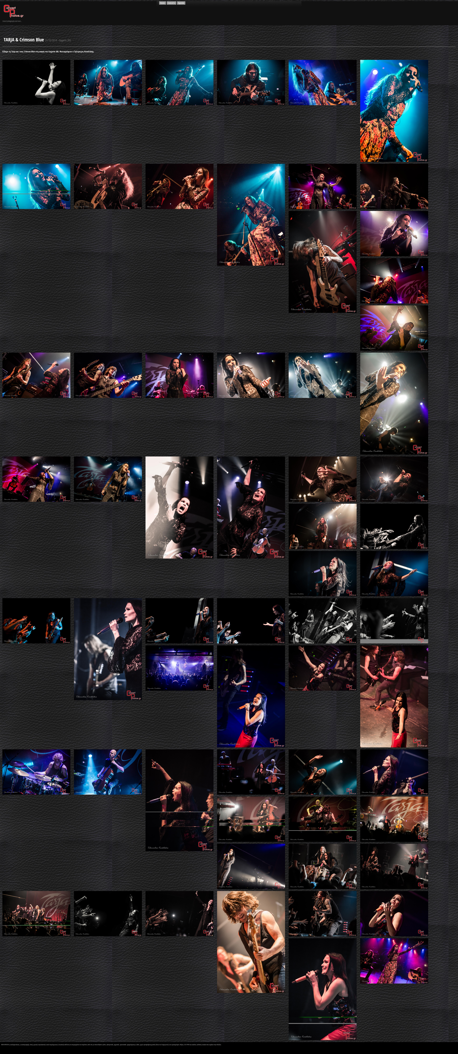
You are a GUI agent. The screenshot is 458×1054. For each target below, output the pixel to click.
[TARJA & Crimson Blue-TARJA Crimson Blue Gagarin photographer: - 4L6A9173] (179, 375)
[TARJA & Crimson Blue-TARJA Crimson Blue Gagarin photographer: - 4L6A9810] (323, 866)
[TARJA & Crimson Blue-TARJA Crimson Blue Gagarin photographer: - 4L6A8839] (323, 186)
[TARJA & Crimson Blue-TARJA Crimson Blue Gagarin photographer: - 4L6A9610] (394, 620)
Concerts (171, 3)
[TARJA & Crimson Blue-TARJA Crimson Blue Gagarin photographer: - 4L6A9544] (179, 620)
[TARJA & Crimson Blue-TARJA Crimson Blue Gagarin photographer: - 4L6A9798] (251, 866)
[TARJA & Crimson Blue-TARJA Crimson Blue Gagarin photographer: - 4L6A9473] (323, 573)
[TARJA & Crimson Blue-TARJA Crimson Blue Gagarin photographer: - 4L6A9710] (108, 771)
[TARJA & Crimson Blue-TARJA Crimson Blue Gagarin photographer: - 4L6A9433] (394, 479)
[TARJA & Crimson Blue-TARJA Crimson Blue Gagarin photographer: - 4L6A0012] (36, 82)
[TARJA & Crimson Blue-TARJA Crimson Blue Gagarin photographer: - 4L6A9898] (323, 913)
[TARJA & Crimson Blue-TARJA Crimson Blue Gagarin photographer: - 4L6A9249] (36, 479)
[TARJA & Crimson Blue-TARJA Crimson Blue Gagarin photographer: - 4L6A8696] (108, 186)
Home (162, 3)
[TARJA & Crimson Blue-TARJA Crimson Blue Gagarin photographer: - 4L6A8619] (394, 110)
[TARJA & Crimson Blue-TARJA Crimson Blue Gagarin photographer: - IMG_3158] (394, 960)
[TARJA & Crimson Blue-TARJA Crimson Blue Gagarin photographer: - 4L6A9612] (179, 668)
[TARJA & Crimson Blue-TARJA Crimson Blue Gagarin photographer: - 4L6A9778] (251, 819)
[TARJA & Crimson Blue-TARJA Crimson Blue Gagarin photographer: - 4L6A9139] (36, 375)
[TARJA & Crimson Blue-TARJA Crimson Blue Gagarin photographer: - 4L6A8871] (394, 186)
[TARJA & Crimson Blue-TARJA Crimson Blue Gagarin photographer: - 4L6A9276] (251, 507)
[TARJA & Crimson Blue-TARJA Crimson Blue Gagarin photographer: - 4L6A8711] (179, 186)
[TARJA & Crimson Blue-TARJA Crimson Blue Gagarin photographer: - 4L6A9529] (108, 649)
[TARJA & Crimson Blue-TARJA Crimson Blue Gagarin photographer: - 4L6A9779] (323, 819)
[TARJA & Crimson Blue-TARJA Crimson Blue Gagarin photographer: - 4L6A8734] (251, 214)
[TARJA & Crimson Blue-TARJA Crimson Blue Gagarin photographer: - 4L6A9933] (394, 913)
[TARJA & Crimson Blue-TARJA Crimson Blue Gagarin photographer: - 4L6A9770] (323, 771)
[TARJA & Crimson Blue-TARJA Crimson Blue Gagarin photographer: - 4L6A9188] (394, 403)
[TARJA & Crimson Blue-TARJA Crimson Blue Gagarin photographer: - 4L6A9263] (179, 507)
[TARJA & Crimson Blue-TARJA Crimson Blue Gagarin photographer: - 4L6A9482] (394, 573)
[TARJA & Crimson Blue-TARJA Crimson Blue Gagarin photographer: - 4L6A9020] (394, 327)
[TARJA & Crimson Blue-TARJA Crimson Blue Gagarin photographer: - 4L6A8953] (394, 233)
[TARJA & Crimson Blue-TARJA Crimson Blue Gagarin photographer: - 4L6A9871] (251, 941)
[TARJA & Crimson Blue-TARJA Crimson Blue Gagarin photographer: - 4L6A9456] (394, 526)
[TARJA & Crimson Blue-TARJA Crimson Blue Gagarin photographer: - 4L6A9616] (251, 696)
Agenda (181, 3)
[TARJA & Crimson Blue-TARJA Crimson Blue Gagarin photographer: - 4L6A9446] (323, 526)
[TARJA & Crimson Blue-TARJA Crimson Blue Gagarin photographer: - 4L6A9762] (251, 771)
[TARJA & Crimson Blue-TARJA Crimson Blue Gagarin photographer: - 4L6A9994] (323, 989)
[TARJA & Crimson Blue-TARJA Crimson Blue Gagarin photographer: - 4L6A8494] (179, 82)
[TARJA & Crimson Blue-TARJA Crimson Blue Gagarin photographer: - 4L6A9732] (179, 800)
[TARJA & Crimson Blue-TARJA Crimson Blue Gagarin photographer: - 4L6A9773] (394, 771)
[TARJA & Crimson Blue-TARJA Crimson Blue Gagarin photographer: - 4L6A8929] (323, 261)
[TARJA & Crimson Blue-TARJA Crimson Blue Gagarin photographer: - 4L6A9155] (108, 375)
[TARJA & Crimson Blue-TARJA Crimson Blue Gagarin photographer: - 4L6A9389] (323, 479)
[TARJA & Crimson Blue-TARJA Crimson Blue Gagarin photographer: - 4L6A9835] (36, 913)
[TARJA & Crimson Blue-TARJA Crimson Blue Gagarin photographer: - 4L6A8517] (251, 82)
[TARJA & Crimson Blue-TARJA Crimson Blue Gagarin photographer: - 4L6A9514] (36, 620)
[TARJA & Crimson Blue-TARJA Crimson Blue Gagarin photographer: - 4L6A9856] (179, 913)
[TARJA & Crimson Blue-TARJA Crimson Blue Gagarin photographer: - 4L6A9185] (323, 375)
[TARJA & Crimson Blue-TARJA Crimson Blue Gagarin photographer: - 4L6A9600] (323, 620)
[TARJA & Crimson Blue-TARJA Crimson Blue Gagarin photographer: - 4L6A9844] (108, 913)
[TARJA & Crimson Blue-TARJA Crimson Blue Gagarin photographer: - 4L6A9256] (108, 479)
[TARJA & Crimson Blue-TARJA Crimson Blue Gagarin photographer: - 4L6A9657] (323, 668)
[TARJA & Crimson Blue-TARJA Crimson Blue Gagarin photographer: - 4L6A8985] (394, 280)
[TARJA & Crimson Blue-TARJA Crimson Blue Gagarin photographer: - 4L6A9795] (394, 819)
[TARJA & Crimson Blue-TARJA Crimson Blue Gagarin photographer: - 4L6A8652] (36, 186)
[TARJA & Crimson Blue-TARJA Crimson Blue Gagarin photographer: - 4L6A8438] (108, 82)
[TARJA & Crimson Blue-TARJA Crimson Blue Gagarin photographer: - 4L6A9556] (251, 620)
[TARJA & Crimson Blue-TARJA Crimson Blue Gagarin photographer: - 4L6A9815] (394, 866)
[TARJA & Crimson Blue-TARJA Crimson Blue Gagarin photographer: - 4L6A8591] (323, 82)
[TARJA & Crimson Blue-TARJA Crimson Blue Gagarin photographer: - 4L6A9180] (251, 375)
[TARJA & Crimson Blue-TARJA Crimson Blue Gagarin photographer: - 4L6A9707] (36, 771)
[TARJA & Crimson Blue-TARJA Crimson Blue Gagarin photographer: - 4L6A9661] (394, 696)
